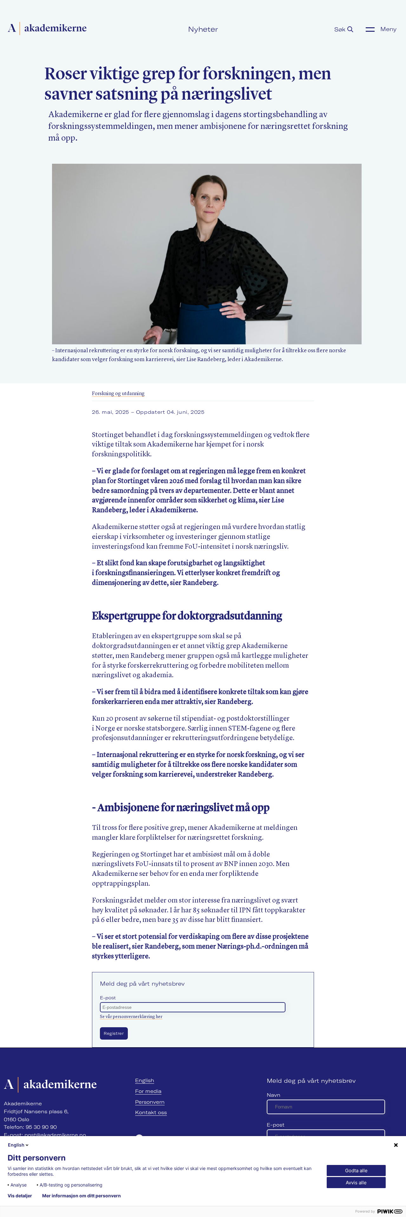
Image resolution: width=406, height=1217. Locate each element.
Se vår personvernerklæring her (131, 1017)
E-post (108, 998)
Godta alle (356, 1170)
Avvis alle (356, 1183)
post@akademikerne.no (55, 1135)
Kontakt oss (151, 1112)
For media (148, 1091)
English (144, 1080)
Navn (273, 1095)
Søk (340, 29)
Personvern (150, 1102)
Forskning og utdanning (118, 393)
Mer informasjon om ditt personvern (81, 1195)
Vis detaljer (20, 1195)
